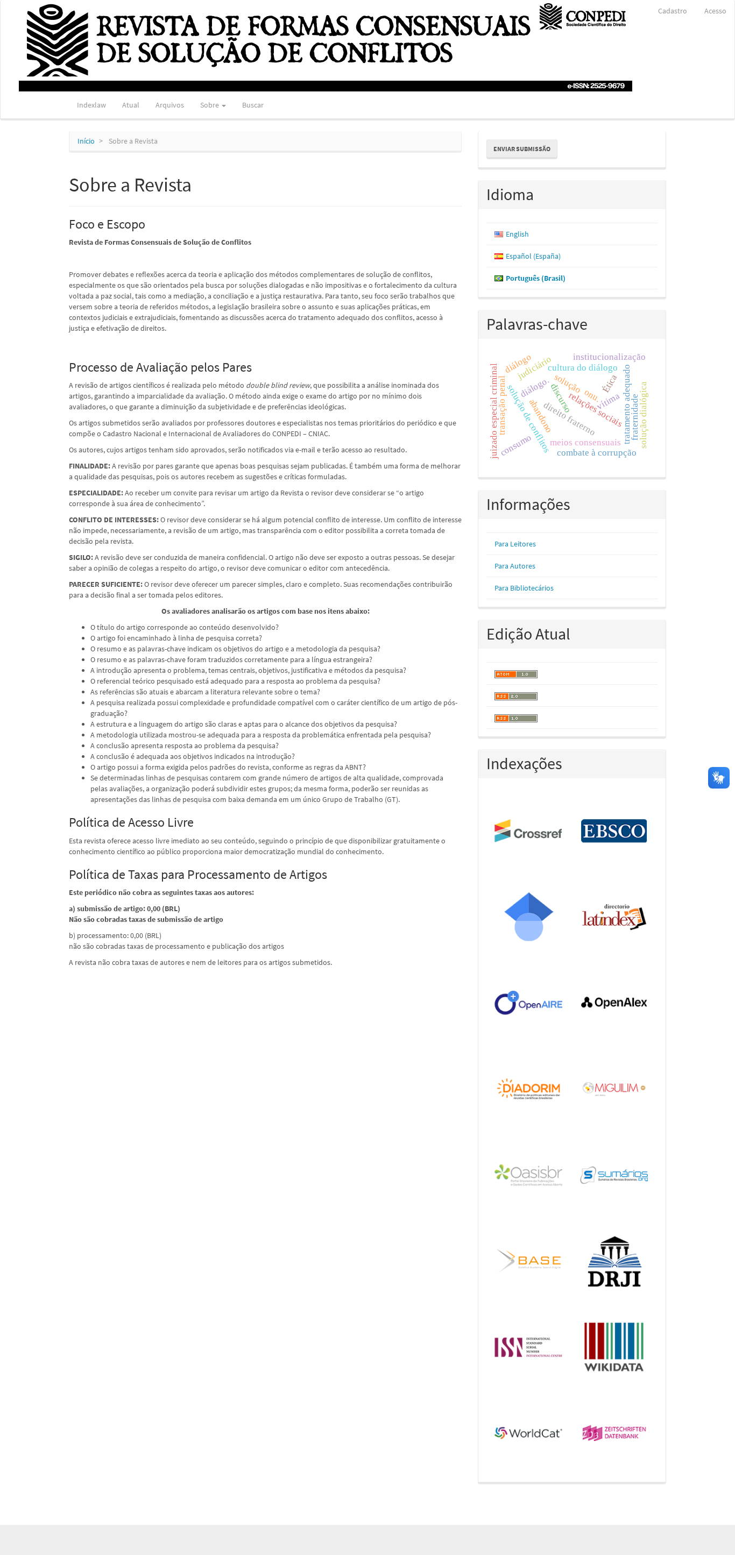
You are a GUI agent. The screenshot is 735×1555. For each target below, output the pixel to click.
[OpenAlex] (614, 1003)
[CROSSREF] (529, 831)
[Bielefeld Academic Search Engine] (529, 1262)
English (517, 234)
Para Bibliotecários (524, 588)
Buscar (253, 105)
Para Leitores (515, 544)
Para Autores (514, 566)
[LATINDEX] (614, 917)
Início (86, 141)
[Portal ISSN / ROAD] (529, 1348)
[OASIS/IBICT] (529, 1176)
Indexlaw (91, 105)
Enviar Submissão (521, 149)
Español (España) (533, 256)
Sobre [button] (210, 105)
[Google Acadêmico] (529, 917)
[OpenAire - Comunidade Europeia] (529, 1003)
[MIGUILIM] (614, 1090)
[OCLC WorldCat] (529, 1434)
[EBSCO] (614, 831)
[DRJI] (614, 1262)
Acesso (715, 11)
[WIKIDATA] (614, 1348)
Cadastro (672, 11)
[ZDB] (614, 1434)
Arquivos (170, 105)
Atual (130, 105)
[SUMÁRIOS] (614, 1176)
